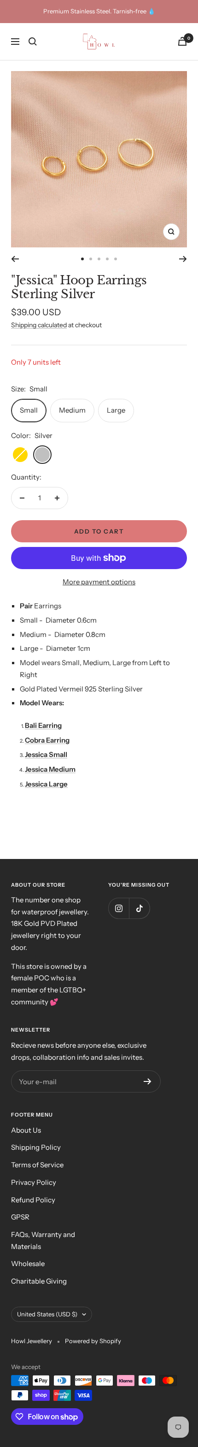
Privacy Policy (33, 1182)
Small (29, 410)
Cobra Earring (47, 740)
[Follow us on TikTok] (139, 908)
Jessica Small (46, 754)
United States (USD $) (47, 1314)
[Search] (33, 41)
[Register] (147, 1081)
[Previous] (15, 259)
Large (116, 410)
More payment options (99, 581)
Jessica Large (46, 784)
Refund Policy (33, 1199)
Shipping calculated (39, 325)
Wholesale (28, 1263)
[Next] (183, 259)
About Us (26, 1130)
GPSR (20, 1217)
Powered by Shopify (93, 1341)
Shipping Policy (36, 1147)
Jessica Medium (50, 769)
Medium (72, 410)
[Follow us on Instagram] (118, 908)
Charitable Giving (39, 1281)
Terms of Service (37, 1164)
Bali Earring (43, 725)
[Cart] (182, 41)
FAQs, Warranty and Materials (43, 1240)
